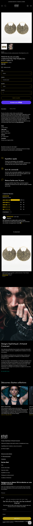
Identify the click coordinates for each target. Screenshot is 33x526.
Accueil (2, 51)
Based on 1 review (7, 197)
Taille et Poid (12, 108)
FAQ (2, 465)
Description (3, 108)
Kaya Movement (20, 122)
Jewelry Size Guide (5, 467)
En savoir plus (5, 371)
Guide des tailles (5, 470)
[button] (4, 62)
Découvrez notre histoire (6, 453)
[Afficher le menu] (2, 5)
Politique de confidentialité (19, 521)
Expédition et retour (5, 472)
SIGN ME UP (17, 518)
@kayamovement (6, 456)
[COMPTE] (28, 5)
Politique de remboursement (7, 475)
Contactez (3, 459)
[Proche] (30, 500)
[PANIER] (31, 5)
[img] (10, 216)
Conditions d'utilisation (6, 477)
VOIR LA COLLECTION (6, 414)
